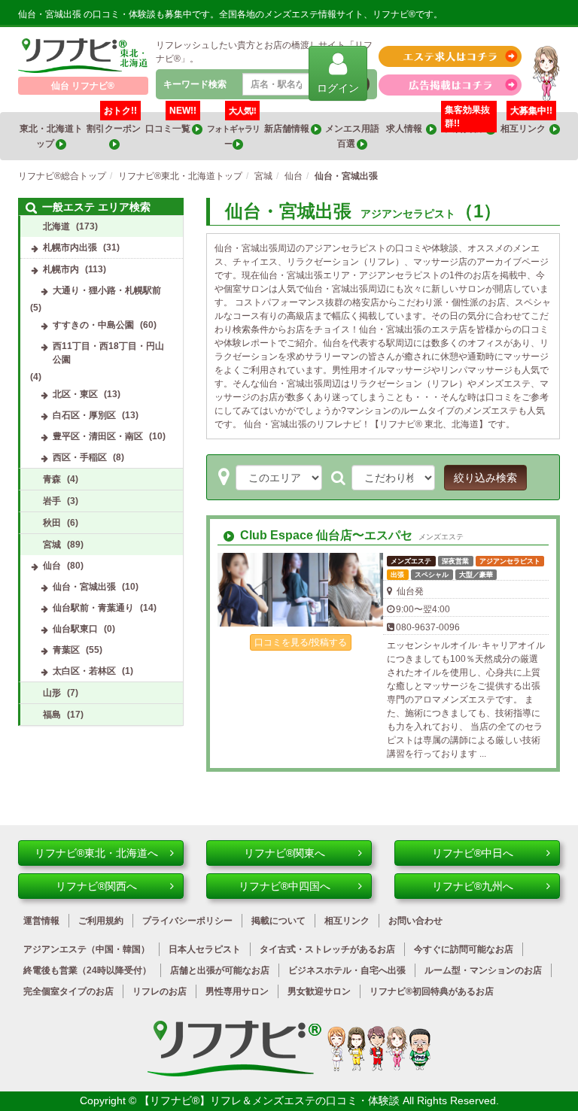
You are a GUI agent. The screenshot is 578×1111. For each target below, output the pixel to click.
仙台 (52, 565)
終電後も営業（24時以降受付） (87, 970)
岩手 (52, 501)
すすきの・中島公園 (93, 325)
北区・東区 (75, 394)
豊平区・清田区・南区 (98, 436)
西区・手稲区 (80, 457)
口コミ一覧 (170, 123)
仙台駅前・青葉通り (93, 608)
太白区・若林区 (84, 671)
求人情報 (406, 128)
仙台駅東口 (75, 629)
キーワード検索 (195, 84)
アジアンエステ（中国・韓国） (86, 949)
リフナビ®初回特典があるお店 (432, 991)
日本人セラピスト (205, 949)
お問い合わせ (415, 920)
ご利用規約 (100, 920)
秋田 (52, 523)
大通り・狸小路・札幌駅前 (107, 290)
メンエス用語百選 (352, 136)
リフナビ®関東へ (284, 853)
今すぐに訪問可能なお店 (463, 949)
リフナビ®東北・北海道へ (96, 853)
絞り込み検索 (485, 478)
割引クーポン (114, 123)
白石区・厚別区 (84, 415)
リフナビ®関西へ (96, 886)
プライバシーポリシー (187, 920)
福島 (52, 714)
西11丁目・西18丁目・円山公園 (108, 353)
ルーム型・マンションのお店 (483, 970)
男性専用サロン (237, 991)
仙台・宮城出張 (84, 586)
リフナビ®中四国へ (284, 886)
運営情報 (41, 920)
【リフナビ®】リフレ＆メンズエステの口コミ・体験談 (271, 1100)
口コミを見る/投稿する (300, 642)
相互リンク (526, 123)
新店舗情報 (287, 128)
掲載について (278, 920)
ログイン (338, 88)
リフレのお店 (159, 991)
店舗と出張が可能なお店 (219, 970)
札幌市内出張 (70, 247)
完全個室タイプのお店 (68, 991)
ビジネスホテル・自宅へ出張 (347, 970)
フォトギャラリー (233, 130)
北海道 (56, 226)
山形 (52, 693)
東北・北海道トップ (51, 136)
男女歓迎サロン (319, 991)
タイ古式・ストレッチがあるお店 (327, 949)
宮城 (52, 544)
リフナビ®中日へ (472, 853)
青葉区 (66, 650)
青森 (52, 479)
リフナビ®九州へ (472, 886)
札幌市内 (61, 269)
